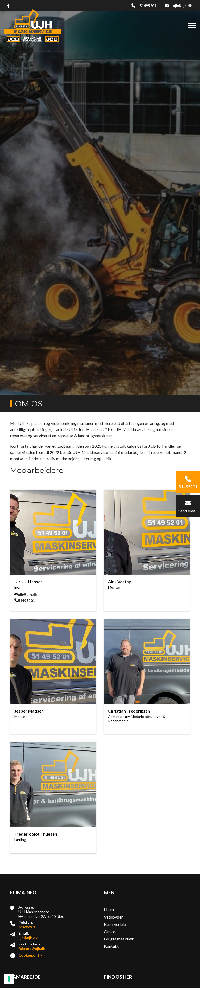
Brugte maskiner (119, 939)
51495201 (148, 5)
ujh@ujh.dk (182, 5)
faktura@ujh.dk (31, 948)
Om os (110, 931)
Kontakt (111, 946)
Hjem (109, 910)
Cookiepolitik (30, 955)
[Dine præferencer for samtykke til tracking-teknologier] (9, 979)
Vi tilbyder (113, 917)
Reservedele (115, 924)
